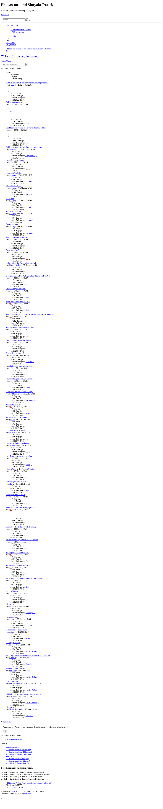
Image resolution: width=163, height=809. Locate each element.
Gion (27, 124)
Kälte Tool (10, 199)
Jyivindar (29, 194)
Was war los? (11, 707)
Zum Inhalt (5, 15)
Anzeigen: (7, 727)
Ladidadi (29, 626)
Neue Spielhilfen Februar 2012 (17, 553)
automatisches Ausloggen (15, 430)
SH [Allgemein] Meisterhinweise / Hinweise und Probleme (28, 656)
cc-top (11, 632)
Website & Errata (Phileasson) (19, 56)
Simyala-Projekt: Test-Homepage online (21, 508)
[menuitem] (21, 30)
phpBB (13, 791)
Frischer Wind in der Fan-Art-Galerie (20, 469)
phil (27, 98)
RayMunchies (14, 394)
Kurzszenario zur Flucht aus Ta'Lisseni (20, 327)
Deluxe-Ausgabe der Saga (16, 289)
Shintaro (12, 355)
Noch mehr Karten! (13, 405)
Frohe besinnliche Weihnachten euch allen (21, 263)
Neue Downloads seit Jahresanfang (19, 456)
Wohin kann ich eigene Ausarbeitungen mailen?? (24, 694)
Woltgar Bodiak (15, 265)
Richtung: (53, 727)
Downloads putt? (12, 681)
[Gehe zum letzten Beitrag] (29, 98)
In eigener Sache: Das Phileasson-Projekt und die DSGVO (28, 276)
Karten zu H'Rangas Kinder (16, 417)
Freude (28, 561)
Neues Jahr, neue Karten (15, 160)
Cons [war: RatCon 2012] (15, 495)
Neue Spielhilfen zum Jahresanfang (19, 366)
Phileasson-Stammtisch (14, 102)
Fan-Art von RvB (12, 250)
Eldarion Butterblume (17, 683)
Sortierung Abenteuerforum (16, 482)
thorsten (12, 619)
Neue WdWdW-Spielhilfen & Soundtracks (22, 540)
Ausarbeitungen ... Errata (15, 668)
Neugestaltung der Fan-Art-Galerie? (19, 379)
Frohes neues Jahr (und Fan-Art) (18, 302)
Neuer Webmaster (12, 591)
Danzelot (12, 85)
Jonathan (12, 671)
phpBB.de (27, 793)
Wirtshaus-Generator (13, 211)
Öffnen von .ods (12, 224)
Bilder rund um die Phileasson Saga (19, 392)
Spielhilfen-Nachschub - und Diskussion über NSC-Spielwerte (29, 314)
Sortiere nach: (28, 727)
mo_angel (12, 175)
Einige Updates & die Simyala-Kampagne (21, 527)
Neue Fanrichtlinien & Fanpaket (18, 565)
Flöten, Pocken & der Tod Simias (18, 340)
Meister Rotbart (31, 651)
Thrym (11, 484)
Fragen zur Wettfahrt (13, 173)
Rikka (28, 387)
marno (28, 465)
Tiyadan (12, 432)
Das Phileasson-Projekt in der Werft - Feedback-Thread (26, 128)
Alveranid (29, 413)
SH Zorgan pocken (13, 643)
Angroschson (14, 149)
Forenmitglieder (12, 617)
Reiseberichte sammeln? (15, 353)
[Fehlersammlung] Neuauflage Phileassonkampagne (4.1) (27, 83)
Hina (27, 587)
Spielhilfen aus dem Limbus (16, 237)
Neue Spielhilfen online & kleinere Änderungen (24, 578)
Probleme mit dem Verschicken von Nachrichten (24, 147)
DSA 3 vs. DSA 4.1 (13, 186)
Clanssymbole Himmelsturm (16, 630)
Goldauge (29, 613)
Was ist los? (10, 604)
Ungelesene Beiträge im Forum (17, 443)
